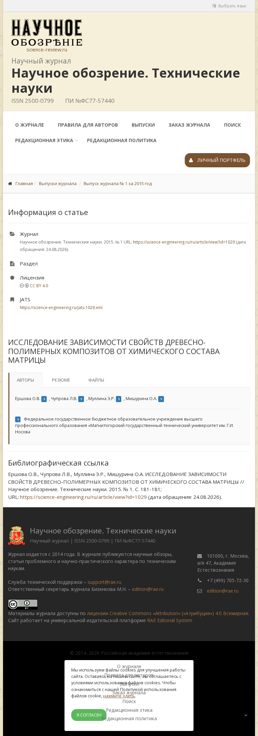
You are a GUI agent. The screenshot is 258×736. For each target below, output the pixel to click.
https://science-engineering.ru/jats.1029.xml (61, 307)
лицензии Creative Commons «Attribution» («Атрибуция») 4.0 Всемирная (167, 613)
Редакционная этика (44, 140)
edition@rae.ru (148, 589)
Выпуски (143, 125)
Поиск (232, 125)
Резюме (61, 380)
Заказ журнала (189, 125)
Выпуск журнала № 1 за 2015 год (118, 183)
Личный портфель (221, 160)
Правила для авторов (88, 125)
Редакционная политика (122, 140)
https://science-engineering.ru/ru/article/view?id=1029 (184, 242)
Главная (24, 183)
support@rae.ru (104, 582)
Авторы (25, 380)
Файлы (96, 380)
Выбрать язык (231, 6)
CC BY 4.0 (39, 286)
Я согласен (89, 715)
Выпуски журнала (58, 183)
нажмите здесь (119, 696)
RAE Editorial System (169, 620)
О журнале (29, 125)
